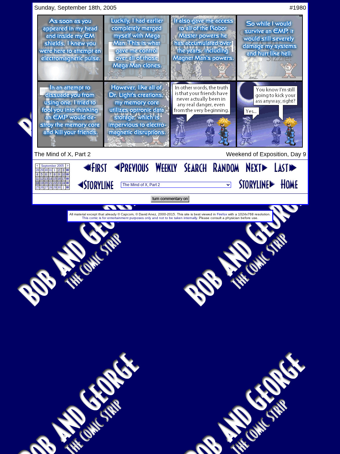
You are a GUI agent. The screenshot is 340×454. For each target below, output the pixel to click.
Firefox (222, 214)
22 (54, 183)
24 (63, 183)
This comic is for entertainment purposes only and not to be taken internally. (140, 218)
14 (50, 178)
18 (37, 183)
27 (46, 187)
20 (46, 183)
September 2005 (52, 166)
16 (59, 178)
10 (63, 174)
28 (37, 170)
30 (46, 170)
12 (41, 178)
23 (59, 183)
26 (41, 187)
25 (37, 187)
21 (50, 183)
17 (63, 178)
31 (50, 170)
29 (41, 170)
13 (46, 178)
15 (54, 178)
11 (37, 178)
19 (41, 183)
